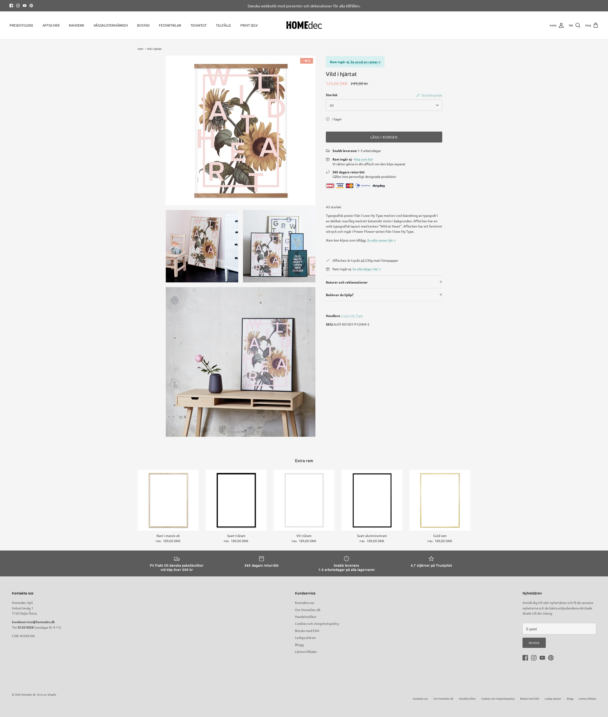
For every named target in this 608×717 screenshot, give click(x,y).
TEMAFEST (198, 25)
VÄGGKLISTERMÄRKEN (111, 25)
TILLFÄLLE (223, 25)
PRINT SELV (249, 25)
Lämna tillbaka (306, 651)
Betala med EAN (307, 630)
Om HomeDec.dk (307, 610)
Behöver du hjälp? (339, 295)
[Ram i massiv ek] (168, 500)
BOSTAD (143, 25)
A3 (332, 105)
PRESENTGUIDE (21, 25)
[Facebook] (11, 5)
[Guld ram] (439, 500)
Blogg (299, 644)
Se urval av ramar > (365, 62)
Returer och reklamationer (347, 282)
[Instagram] (18, 5)
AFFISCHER (51, 25)
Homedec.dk (28, 694)
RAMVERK (76, 25)
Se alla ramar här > (381, 240)
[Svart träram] (236, 500)
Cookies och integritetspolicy (317, 623)
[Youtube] (24, 5)
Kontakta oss (304, 602)
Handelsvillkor (305, 616)
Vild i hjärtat (154, 49)
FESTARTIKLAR (170, 25)
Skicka (534, 643)
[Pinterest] (31, 5)
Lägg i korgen (384, 137)
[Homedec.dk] (304, 25)
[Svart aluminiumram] (372, 500)
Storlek (331, 95)
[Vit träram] (304, 500)
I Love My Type (352, 315)
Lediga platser (305, 637)
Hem (140, 49)
